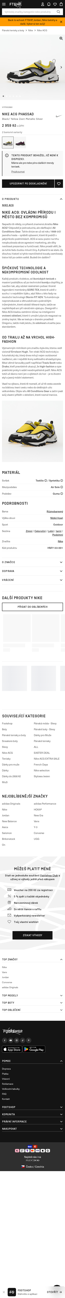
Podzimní (57, 534)
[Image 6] (20, 96)
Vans (36, 821)
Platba (5, 1073)
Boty (4, 729)
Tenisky (6, 758)
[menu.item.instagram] (16, 1040)
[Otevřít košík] (61, 4)
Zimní (29, 531)
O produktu (10, 199)
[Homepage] (32, 1031)
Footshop (7, 723)
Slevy (5, 747)
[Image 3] (10, 96)
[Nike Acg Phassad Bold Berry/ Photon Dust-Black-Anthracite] (20, 142)
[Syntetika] (61, 480)
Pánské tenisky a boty (14, 735)
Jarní (58, 531)
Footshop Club (49, 875)
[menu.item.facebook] (4, 1040)
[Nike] (59, 116)
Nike (60, 541)
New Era (38, 815)
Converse (39, 833)
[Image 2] (6, 96)
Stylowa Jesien (42, 776)
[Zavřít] (61, 22)
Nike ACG (8, 205)
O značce (8, 562)
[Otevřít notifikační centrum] (49, 4)
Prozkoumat (18, 171)
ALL (36, 747)
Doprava (8, 571)
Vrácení (8, 580)
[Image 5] (16, 96)
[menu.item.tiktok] (22, 1040)
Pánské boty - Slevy (44, 729)
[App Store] (12, 1049)
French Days (41, 764)
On (3, 844)
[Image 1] (3, 96)
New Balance (9, 821)
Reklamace (7, 1083)
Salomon (7, 833)
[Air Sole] (61, 487)
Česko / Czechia (35, 1166)
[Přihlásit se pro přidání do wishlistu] (59, 183)
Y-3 (35, 827)
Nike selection (42, 770)
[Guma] (61, 493)
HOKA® (38, 809)
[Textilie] (45, 480)
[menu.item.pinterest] (28, 1040)
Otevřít (52, 1292)
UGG (36, 838)
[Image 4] (13, 96)
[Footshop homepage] (16, 4)
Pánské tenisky (42, 741)
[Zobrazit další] (61, 67)
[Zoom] (61, 38)
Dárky (5, 770)
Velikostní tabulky (11, 1088)
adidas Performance (45, 803)
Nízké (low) (56, 518)
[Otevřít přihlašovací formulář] (42, 4)
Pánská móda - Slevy (45, 723)
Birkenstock (8, 838)
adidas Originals (11, 803)
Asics (5, 827)
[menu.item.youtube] (10, 1040)
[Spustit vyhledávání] (58, 12)
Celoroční (40, 531)
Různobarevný (55, 511)
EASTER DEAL (42, 752)
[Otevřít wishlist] (55, 4)
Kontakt (6, 1098)
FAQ (4, 1093)
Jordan (5, 815)
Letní (51, 531)
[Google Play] (34, 1049)
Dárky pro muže (10, 764)
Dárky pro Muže (42, 735)
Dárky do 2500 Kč (11, 776)
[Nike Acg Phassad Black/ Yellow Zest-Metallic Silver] (8, 142)
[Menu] (4, 4)
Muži (5, 782)
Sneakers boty (10, 741)
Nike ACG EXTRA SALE (47, 758)
